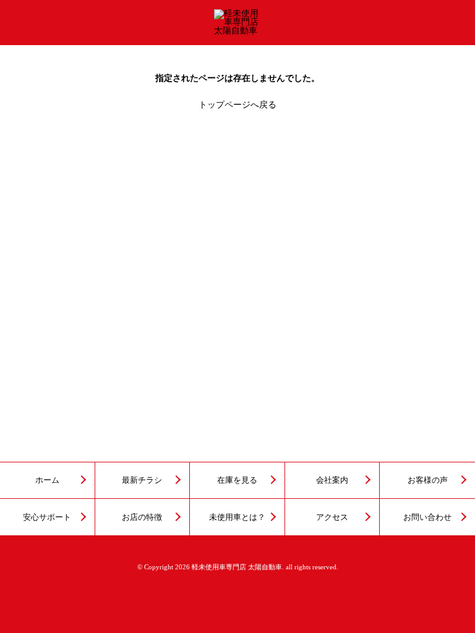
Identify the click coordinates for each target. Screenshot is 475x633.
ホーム (47, 480)
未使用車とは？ (237, 517)
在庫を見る (237, 480)
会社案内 (332, 480)
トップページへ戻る (237, 104)
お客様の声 (428, 480)
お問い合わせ (427, 517)
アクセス (332, 517)
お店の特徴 (142, 517)
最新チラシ (142, 480)
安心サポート (47, 517)
